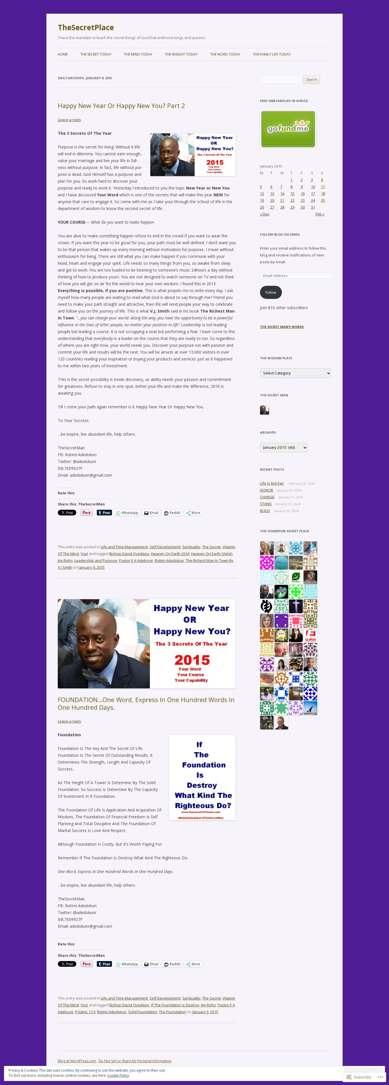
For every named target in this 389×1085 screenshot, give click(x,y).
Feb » (320, 214)
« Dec (264, 214)
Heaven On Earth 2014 (170, 553)
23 (303, 200)
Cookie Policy (118, 1075)
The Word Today (225, 54)
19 (262, 200)
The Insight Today (181, 54)
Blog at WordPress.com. (77, 1061)
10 (313, 186)
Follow (270, 292)
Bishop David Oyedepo (129, 553)
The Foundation (172, 1011)
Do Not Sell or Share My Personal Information (135, 1061)
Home (63, 54)
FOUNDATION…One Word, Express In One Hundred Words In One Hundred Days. (146, 703)
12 (262, 193)
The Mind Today (138, 54)
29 (292, 207)
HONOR (266, 490)
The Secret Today (95, 54)
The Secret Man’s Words (282, 327)
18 (323, 193)
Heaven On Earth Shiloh (211, 553)
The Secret (211, 546)
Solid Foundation (142, 1011)
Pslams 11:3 (85, 1011)
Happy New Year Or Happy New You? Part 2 (121, 105)
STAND (266, 503)
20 (272, 200)
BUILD (265, 510)
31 (313, 207)
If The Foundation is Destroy (175, 1005)
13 (272, 193)
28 (282, 207)
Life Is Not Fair (272, 483)
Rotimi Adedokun (169, 560)
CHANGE (267, 496)
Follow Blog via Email (280, 234)
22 (292, 200)
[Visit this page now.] (288, 145)
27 (272, 207)
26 (262, 207)
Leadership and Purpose (95, 560)
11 (323, 186)
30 (303, 207)
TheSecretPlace (86, 27)
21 (282, 200)
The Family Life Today (272, 54)
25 (323, 200)
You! (84, 553)
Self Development (165, 546)
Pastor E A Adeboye (136, 560)
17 (313, 193)
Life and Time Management (124, 546)
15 (292, 193)
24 (313, 200)
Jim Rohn (65, 560)
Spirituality (191, 546)
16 (303, 193)
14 (282, 193)
